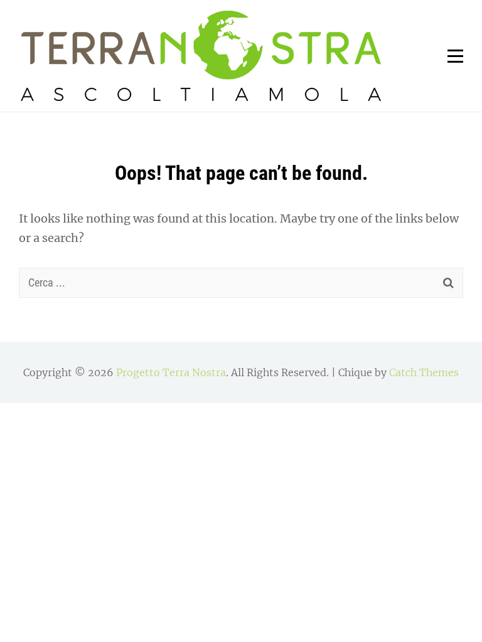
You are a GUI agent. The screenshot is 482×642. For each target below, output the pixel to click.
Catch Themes (424, 372)
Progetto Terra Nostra (171, 372)
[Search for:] (241, 282)
